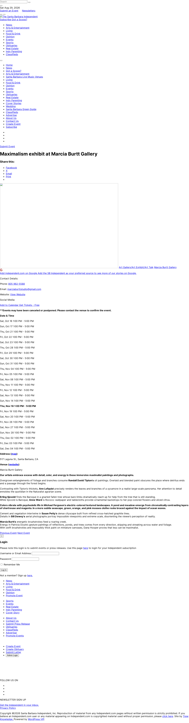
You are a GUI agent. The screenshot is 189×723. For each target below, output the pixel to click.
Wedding (11, 106)
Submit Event (7, 146)
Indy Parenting (14, 51)
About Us (11, 118)
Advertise (11, 115)
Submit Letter (13, 652)
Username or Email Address (15, 553)
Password (5, 558)
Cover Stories (13, 103)
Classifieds (12, 54)
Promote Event (14, 595)
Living (9, 30)
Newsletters (28, 10)
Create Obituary (15, 649)
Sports (9, 42)
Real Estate (12, 48)
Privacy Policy (8, 707)
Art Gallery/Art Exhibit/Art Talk (136, 267)
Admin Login (12, 655)
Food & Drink (13, 33)
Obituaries (11, 45)
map (14, 453)
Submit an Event (9, 10)
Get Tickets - (29, 305)
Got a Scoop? (19, 19)
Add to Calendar (9, 305)
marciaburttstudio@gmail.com (24, 289)
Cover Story (12, 612)
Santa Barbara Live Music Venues (24, 76)
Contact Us (12, 121)
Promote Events (15, 635)
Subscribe (6, 19)
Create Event (13, 123)
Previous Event (8, 532)
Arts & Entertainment (17, 27)
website (13, 464)
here (85, 547)
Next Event (23, 532)
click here (167, 716)
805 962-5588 (16, 283)
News (9, 24)
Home (9, 64)
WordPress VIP (36, 719)
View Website (17, 294)
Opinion (10, 36)
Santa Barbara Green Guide (21, 109)
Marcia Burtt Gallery (165, 267)
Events (9, 39)
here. (30, 575)
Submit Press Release (18, 623)
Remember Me (11, 564)
